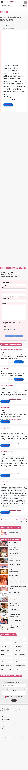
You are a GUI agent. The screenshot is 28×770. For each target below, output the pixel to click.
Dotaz (2, 518)
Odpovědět (8, 104)
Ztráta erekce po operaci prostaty (16, 626)
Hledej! (24, 5)
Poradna (3, 643)
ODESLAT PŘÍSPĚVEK (14, 336)
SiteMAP (4, 726)
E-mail (3, 292)
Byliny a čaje (4, 662)
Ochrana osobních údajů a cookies (11, 724)
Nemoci (3, 654)
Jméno (3, 287)
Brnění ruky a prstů (15, 620)
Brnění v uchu (13, 603)
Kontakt (17, 669)
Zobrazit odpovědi (12, 398)
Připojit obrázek (7, 326)
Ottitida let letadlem (7, 385)
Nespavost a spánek (20, 643)
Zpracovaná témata (20, 665)
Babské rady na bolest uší (16, 581)
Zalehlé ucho (12, 542)
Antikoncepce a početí (20, 654)
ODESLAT (14, 700)
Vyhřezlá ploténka (14, 614)
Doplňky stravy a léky (6, 665)
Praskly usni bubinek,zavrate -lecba (11, 349)
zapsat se (9, 696)
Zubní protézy (13, 598)
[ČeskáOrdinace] (8, 3)
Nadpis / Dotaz (5, 282)
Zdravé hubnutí (19, 639)
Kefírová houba (13, 553)
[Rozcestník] (25, 2)
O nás (3, 717)
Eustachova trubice (14, 592)
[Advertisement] (14, 44)
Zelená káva (12, 609)
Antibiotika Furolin (14, 564)
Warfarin (11, 570)
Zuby (2, 658)
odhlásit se (20, 696)
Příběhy (17, 662)
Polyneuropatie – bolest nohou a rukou (18, 587)
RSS (3, 728)
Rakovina (17, 650)
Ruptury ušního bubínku (16, 531)
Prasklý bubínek (5, 407)
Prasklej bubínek (6, 482)
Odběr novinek (6, 719)
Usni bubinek (4, 368)
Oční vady (17, 658)
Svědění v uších (13, 575)
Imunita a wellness (6, 669)
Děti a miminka (5, 650)
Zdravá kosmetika (5, 646)
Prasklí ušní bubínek (7, 451)
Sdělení (4, 303)
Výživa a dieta (18, 646)
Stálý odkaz (11, 362)
